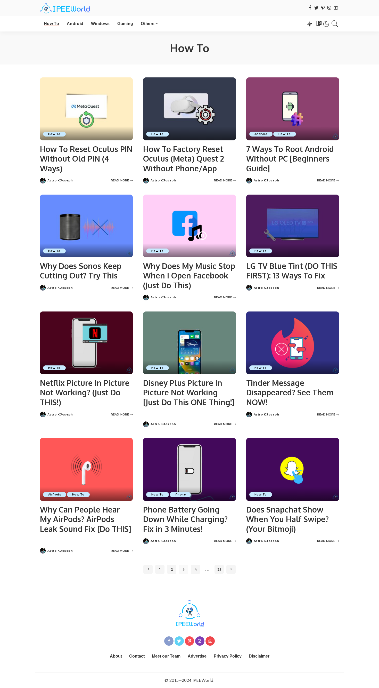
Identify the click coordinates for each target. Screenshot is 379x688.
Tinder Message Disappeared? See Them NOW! (290, 392)
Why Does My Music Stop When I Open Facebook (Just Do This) (189, 275)
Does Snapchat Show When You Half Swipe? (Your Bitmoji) (287, 519)
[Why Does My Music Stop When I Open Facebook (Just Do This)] (189, 226)
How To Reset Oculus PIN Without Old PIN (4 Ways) (86, 158)
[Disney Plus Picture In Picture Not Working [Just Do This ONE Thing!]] (189, 342)
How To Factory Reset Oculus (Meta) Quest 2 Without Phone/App (183, 158)
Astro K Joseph (60, 180)
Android (260, 134)
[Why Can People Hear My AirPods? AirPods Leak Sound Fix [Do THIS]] (86, 469)
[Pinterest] (323, 8)
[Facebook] (310, 8)
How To (54, 134)
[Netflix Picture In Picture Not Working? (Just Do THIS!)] (86, 342)
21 (219, 569)
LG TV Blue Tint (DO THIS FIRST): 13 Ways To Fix (291, 271)
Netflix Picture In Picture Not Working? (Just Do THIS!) (84, 392)
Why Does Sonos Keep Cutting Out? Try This (80, 271)
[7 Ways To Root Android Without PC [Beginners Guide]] (292, 108)
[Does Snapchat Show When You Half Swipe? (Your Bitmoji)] (292, 469)
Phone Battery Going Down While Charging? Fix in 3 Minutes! (185, 519)
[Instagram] (329, 8)
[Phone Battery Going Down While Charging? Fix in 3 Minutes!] (189, 469)
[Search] (335, 23)
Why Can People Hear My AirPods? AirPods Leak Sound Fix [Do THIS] (85, 519)
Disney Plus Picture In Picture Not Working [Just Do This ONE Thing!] (189, 392)
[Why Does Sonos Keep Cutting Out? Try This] (86, 226)
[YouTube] (336, 8)
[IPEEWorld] (65, 8)
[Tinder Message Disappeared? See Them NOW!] (292, 342)
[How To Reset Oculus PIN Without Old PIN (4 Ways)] (86, 108)
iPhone (180, 494)
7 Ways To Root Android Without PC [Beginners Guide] (290, 158)
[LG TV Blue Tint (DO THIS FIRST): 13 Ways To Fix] (292, 226)
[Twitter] (316, 8)
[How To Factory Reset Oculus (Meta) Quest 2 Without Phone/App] (189, 108)
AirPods (54, 494)
